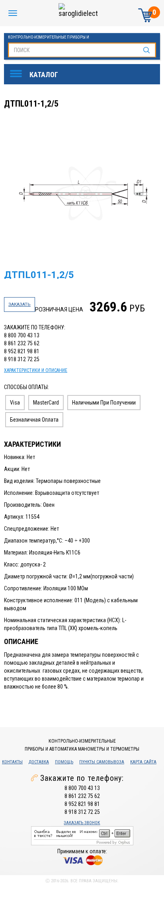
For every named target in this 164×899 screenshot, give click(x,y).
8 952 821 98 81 (21, 351)
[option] (83, 193)
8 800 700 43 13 (21, 335)
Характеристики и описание (35, 370)
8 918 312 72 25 (21, 359)
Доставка (39, 762)
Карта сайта (143, 762)
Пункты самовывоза (101, 762)
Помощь (64, 762)
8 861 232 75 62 (21, 343)
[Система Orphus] (82, 835)
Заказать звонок (82, 822)
